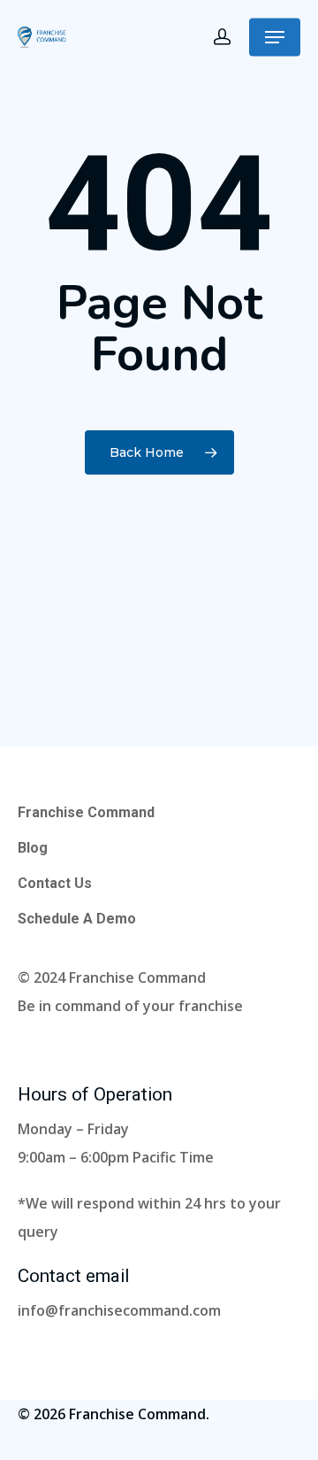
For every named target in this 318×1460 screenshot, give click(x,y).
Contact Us (55, 883)
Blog (33, 847)
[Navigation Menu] (274, 37)
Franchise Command (86, 812)
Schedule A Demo (77, 918)
